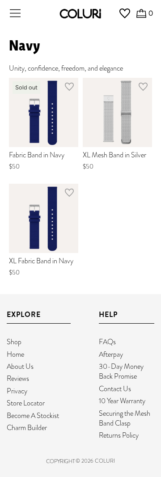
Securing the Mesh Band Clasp (124, 418)
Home (15, 354)
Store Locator (26, 403)
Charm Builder (27, 427)
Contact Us (115, 389)
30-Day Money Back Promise (121, 371)
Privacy (17, 391)
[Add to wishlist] (69, 88)
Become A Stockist (33, 415)
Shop (14, 342)
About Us (20, 366)
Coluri (105, 461)
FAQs (107, 342)
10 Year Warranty (122, 401)
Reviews (18, 378)
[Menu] (15, 13)
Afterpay (111, 354)
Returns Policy (119, 435)
